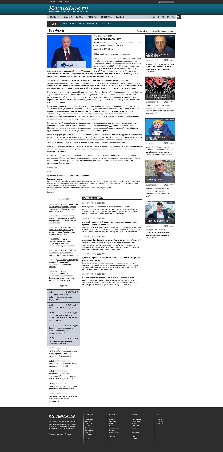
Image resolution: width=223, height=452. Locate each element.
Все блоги (153, 31)
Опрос (111, 426)
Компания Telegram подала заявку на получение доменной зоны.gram (63, 398)
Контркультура (114, 428)
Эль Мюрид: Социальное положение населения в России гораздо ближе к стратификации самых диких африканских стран (62, 275)
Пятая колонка (114, 432)
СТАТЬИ (67, 17)
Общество (88, 423)
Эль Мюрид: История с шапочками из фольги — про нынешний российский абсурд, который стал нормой (63, 230)
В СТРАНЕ (106, 17)
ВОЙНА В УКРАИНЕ (69, 24)
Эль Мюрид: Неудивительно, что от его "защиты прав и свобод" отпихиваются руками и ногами (62, 242)
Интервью (112, 419)
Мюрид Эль (52, 167)
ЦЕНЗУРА (81, 24)
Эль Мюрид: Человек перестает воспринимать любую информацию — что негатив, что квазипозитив (62, 219)
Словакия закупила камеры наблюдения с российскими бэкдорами (60, 297)
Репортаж (112, 421)
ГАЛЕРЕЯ (121, 17)
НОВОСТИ (54, 17)
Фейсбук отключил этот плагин (86, 183)
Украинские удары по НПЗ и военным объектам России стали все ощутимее (63, 317)
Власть (87, 421)
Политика (159, 421)
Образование (137, 419)
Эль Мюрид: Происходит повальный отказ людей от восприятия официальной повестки (63, 263)
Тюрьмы (135, 428)
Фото (134, 437)
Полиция (135, 426)
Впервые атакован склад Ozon (61, 307)
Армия (134, 423)
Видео (134, 439)
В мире (87, 432)
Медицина (136, 421)
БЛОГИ (79, 17)
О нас (60, 2)
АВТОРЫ (92, 17)
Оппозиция (89, 419)
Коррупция (89, 428)
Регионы (88, 426)
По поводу (112, 430)
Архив (67, 2)
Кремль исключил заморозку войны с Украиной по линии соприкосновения (61, 330)
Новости (159, 419)
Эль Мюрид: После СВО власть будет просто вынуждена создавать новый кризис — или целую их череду (63, 207)
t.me (49, 171)
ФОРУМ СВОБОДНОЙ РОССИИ (99, 24)
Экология (88, 434)
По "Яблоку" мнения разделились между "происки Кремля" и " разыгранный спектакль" (63, 353)
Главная (52, 2)
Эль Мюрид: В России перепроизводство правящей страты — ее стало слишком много (63, 252)
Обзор (111, 423)
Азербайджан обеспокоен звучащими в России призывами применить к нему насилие (62, 376)
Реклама (68, 434)
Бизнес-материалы (56, 434)
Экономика (89, 430)
